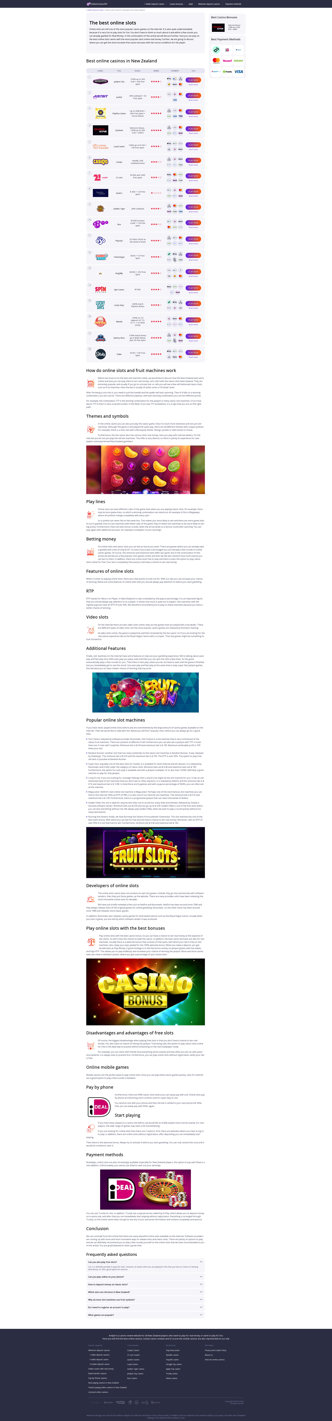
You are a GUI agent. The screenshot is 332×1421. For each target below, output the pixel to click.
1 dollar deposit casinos (99, 1355)
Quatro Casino (133, 1359)
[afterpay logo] (169, 254)
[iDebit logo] (169, 276)
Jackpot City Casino (135, 1373)
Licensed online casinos (98, 1392)
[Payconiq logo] (180, 286)
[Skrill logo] (180, 133)
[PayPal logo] (174, 164)
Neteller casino (172, 1355)
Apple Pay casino (173, 1369)
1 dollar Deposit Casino (154, 4)
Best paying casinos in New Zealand (103, 1383)
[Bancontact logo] (174, 78)
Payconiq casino (173, 1350)
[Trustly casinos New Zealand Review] (180, 164)
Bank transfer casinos (97, 1373)
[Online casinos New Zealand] (174, 100)
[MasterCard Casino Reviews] (180, 84)
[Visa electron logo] (180, 116)
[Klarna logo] (174, 84)
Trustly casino (172, 1373)
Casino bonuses (176, 4)
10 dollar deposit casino (100, 1364)
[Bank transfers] (180, 78)
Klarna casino (171, 1378)
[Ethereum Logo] (180, 270)
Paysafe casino (172, 1359)
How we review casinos (215, 1359)
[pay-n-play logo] (169, 164)
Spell (191, 4)
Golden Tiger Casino (135, 1369)
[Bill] (174, 259)
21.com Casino (133, 1355)
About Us (209, 1355)
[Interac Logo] (169, 84)
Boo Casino (132, 1378)
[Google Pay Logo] (180, 143)
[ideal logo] (174, 94)
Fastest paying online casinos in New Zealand (107, 1387)
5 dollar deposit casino (99, 1359)
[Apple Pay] (169, 78)
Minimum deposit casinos (209, 4)
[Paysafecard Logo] (174, 133)
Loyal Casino (132, 1364)
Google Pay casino (174, 1364)
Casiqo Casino (133, 1350)
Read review (193, 84)
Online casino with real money (101, 1369)
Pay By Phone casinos (97, 1378)
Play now (193, 80)
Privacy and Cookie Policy (215, 1350)
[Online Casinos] (174, 143)
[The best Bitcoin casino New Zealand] (169, 94)
